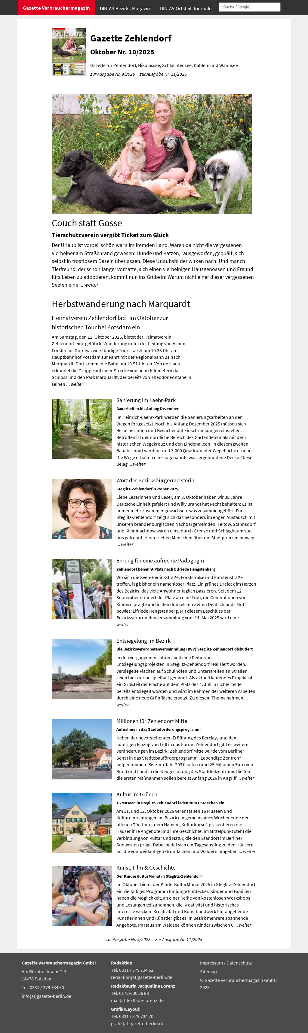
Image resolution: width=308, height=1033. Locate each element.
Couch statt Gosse (87, 223)
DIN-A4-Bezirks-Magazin (125, 8)
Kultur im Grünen (136, 794)
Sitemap (208, 971)
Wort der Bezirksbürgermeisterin (155, 480)
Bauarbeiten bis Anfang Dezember (147, 408)
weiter (91, 285)
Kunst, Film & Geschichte (145, 867)
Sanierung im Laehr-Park (146, 400)
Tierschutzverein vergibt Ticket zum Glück (110, 235)
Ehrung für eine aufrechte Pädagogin (160, 560)
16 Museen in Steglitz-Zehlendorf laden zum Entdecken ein (170, 803)
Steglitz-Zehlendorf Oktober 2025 (147, 489)
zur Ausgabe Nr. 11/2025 (163, 74)
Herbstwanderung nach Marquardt (121, 304)
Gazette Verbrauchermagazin (56, 8)
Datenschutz (239, 963)
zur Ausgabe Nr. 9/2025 (112, 74)
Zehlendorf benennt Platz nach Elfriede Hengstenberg (165, 569)
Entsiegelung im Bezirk (143, 640)
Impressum (212, 963)
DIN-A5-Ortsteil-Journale (185, 8)
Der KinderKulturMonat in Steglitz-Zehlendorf (159, 876)
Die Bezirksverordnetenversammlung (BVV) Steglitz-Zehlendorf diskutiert (184, 649)
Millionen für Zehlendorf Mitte (151, 720)
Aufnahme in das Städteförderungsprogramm (158, 729)
